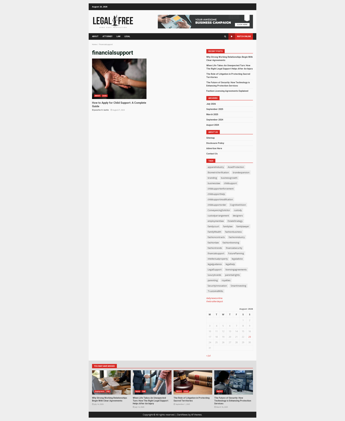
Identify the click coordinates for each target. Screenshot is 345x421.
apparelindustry (216, 167)
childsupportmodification (220, 199)
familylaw (227, 226)
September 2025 (214, 109)
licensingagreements (236, 269)
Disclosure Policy (215, 143)
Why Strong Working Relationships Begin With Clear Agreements (111, 382)
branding (212, 177)
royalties (226, 280)
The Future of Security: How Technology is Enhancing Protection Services (233, 382)
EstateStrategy (235, 221)
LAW (118, 36)
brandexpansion (241, 172)
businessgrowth (229, 177)
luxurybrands (214, 274)
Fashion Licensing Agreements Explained (227, 91)
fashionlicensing (231, 242)
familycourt (213, 226)
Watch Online (244, 36)
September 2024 (214, 119)
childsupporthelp (216, 194)
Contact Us (212, 153)
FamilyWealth (214, 231)
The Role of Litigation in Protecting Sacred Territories (193, 382)
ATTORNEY (107, 36)
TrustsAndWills (215, 291)
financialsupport (216, 253)
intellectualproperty (218, 258)
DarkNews (182, 414)
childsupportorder (217, 204)
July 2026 (211, 104)
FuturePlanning (236, 253)
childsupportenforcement (221, 188)
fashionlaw (213, 242)
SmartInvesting (238, 285)
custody (238, 210)
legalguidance (215, 264)
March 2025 (212, 114)
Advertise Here (214, 148)
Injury (138, 391)
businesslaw (214, 183)
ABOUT (95, 36)
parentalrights (232, 274)
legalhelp (230, 264)
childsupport (230, 183)
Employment (99, 391)
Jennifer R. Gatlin (101, 110)
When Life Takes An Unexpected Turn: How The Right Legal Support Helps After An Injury (152, 382)
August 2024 (212, 125)
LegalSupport (215, 269)
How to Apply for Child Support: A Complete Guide (119, 79)
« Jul (208, 355)
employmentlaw (216, 221)
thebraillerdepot (214, 301)
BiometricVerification (218, 172)
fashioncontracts (216, 237)
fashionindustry (237, 237)
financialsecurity (234, 248)
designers (238, 215)
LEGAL (127, 36)
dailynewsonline (214, 298)
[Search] (225, 36)
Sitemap (210, 138)
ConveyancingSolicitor (219, 210)
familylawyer (242, 226)
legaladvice (237, 258)
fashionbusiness (233, 231)
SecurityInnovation (217, 285)
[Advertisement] (205, 21)
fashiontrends (215, 248)
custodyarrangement (218, 215)
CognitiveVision (238, 204)
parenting (213, 280)
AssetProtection (236, 167)
